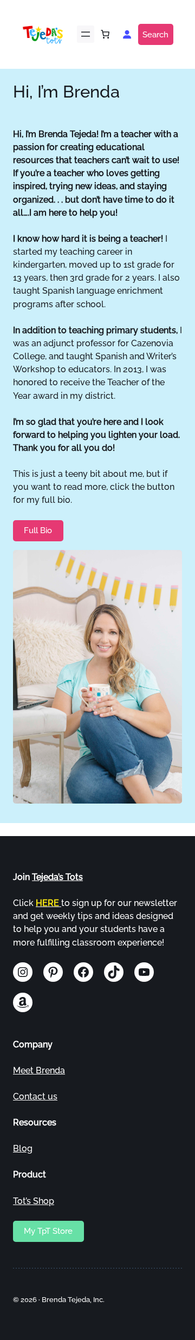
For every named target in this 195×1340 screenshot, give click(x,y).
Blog (22, 1148)
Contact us (35, 1096)
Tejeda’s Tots (57, 877)
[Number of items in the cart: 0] (105, 34)
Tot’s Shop (33, 1201)
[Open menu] (85, 34)
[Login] (127, 34)
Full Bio (38, 530)
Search (155, 34)
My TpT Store (48, 1230)
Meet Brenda (39, 1070)
